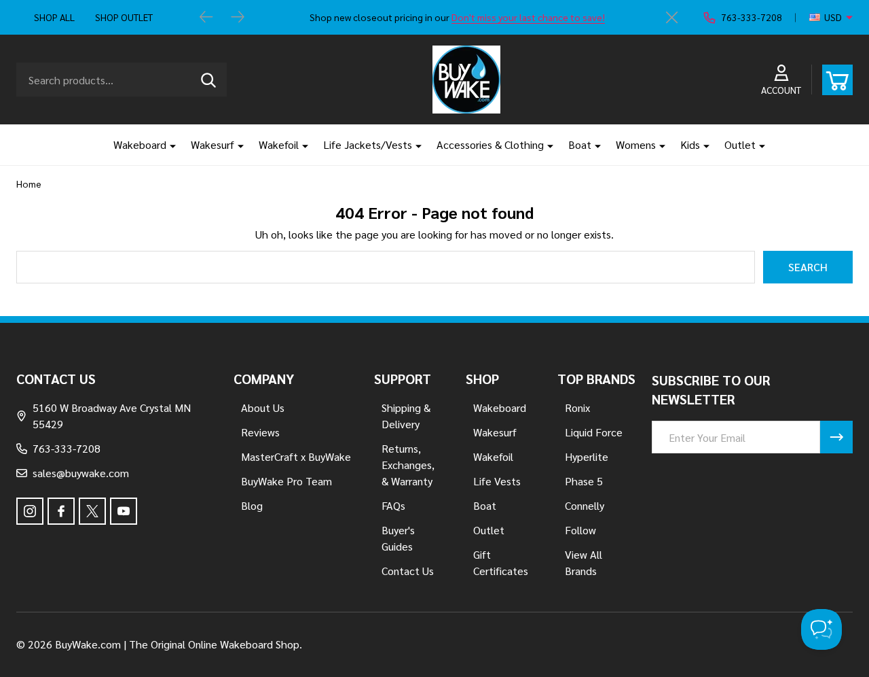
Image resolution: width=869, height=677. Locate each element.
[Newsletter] (836, 437)
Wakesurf (212, 144)
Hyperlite (586, 456)
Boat (579, 144)
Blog (252, 505)
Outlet (740, 144)
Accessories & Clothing (490, 144)
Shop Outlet (124, 17)
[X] (92, 511)
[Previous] (206, 18)
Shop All (54, 17)
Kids (690, 144)
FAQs (393, 505)
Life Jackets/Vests (367, 144)
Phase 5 (584, 481)
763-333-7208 (66, 448)
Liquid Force (594, 432)
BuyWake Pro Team (286, 481)
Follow (580, 530)
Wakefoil (279, 144)
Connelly (584, 505)
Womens (636, 144)
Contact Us (408, 570)
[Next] (238, 18)
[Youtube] (123, 511)
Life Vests (497, 481)
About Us (262, 407)
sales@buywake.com (81, 473)
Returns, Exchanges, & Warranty (408, 464)
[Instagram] (30, 511)
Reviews (260, 432)
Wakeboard (139, 144)
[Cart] (837, 80)
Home (28, 183)
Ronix (577, 407)
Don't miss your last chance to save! (528, 17)
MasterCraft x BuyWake (296, 456)
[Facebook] (61, 511)
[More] (168, 145)
